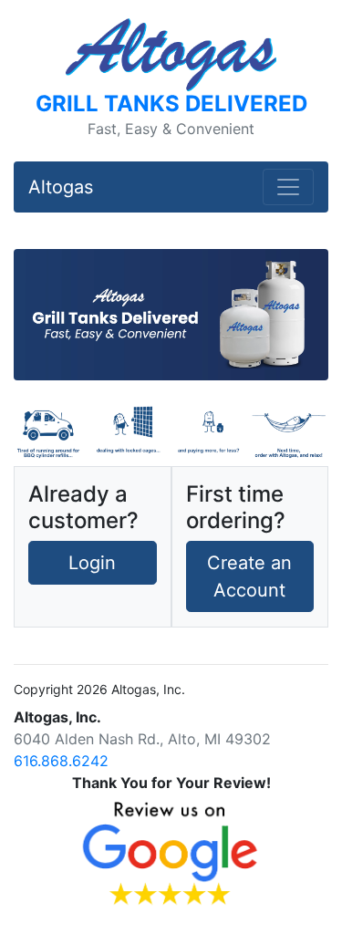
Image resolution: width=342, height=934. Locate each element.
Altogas (60, 187)
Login (92, 563)
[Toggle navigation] (288, 187)
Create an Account (249, 576)
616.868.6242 (61, 761)
